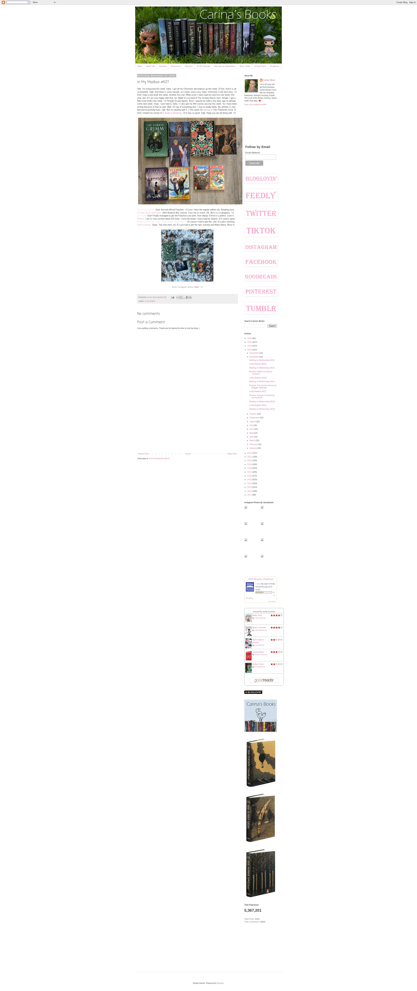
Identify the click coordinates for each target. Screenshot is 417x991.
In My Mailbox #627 (257, 391)
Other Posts (260, 66)
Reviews (162, 66)
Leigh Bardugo (260, 618)
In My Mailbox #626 (257, 405)
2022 (249, 453)
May (252, 433)
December (254, 353)
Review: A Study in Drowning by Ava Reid (262, 396)
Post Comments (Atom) (159, 458)
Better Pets (257, 615)
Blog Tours (245, 66)
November (254, 357)
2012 (249, 491)
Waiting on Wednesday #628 (262, 409)
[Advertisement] (187, 426)
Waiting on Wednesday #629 (262, 401)
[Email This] (178, 297)
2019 (249, 464)
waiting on (208, 110)
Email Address (252, 152)
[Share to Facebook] (187, 297)
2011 (249, 495)
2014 (249, 483)
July (252, 425)
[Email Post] (172, 297)
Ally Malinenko (259, 667)
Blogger (220, 983)
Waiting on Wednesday (225, 66)
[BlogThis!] (181, 297)
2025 (249, 342)
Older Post (232, 454)
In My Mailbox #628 (257, 378)
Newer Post (143, 454)
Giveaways (176, 66)
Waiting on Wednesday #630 (262, 381)
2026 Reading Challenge (260, 578)
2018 (249, 468)
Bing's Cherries (259, 627)
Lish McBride (259, 645)
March (253, 440)
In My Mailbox (203, 66)
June (252, 429)
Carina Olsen (269, 80)
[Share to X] (184, 297)
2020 (249, 460)
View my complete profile (255, 104)
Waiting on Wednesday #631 (262, 368)
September (255, 418)
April (252, 437)
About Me (150, 66)
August (253, 421)
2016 (249, 476)
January (253, 448)
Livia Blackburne (261, 630)
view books (271, 601)
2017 (249, 472)
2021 (249, 457)
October (253, 414)
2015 (249, 479)
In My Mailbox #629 (257, 364)
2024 (249, 346)
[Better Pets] (249, 621)
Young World (258, 652)
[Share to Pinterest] (190, 297)
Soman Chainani (261, 654)
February (254, 444)
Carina (258, 583)
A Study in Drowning (171, 113)
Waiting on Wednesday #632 (262, 360)
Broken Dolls (258, 664)
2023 (249, 350)
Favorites (274, 66)
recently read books (264, 611)
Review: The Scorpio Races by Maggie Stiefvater (262, 386)
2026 (249, 338)
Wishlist (189, 66)
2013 (249, 487)
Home (139, 66)
